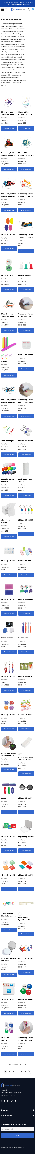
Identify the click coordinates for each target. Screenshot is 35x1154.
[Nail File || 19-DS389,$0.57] (26, 948)
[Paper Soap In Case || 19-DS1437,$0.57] (9, 948)
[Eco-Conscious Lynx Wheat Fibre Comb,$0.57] (26, 903)
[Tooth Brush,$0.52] (26, 627)
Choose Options (9, 128)
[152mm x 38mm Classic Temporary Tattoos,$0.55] (9, 903)
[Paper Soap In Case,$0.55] (26, 826)
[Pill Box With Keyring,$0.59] (9, 1027)
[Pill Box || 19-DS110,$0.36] (26, 265)
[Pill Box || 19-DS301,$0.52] (9, 704)
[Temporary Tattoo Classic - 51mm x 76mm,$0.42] (9, 389)
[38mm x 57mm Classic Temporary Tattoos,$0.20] (26, 102)
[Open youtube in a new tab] (15, 1101)
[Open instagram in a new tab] (8, 1101)
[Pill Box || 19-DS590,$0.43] (26, 430)
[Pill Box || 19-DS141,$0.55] (9, 826)
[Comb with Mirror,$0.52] (26, 704)
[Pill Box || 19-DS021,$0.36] (9, 265)
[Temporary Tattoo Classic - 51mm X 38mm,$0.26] (9, 183)
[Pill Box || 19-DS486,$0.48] (26, 589)
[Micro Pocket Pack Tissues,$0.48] (9, 510)
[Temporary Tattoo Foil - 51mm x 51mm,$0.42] (26, 389)
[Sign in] (28, 9)
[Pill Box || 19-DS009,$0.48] (26, 510)
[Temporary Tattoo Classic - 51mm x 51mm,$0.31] (26, 183)
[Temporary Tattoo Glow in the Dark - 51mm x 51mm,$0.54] (9, 743)
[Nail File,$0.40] (9, 344)
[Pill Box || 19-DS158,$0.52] (9, 666)
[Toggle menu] (2, 9)
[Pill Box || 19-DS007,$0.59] (26, 989)
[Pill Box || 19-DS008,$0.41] (26, 344)
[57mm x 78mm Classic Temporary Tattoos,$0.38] (9, 304)
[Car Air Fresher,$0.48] (9, 627)
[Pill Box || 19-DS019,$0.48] (9, 550)
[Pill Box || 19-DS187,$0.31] (9, 224)
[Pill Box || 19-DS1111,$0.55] (26, 788)
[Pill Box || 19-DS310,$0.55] (9, 865)
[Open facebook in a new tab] (1, 1101)
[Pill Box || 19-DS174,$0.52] (26, 666)
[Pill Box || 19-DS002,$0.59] (9, 989)
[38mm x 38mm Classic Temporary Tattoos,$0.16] (9, 102)
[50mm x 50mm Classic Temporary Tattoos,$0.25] (26, 142)
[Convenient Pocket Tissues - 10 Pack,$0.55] (26, 743)
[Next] (29, 1072)
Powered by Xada (19, 1147)
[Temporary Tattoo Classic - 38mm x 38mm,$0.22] (9, 142)
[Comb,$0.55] (9, 788)
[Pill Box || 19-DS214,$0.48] (26, 550)
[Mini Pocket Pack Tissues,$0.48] (26, 469)
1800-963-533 (10, 1096)
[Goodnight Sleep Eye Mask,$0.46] (9, 469)
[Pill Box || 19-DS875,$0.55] (26, 865)
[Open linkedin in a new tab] (4, 1101)
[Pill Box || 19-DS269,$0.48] (9, 589)
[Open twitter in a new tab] (12, 1101)
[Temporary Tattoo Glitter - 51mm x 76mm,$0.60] (26, 1027)
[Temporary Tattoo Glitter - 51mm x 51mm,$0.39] (26, 304)
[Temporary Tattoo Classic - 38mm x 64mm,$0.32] (26, 224)
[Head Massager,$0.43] (9, 430)
